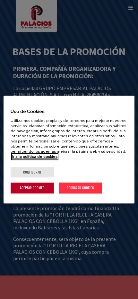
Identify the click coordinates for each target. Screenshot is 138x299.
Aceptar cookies (32, 187)
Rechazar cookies (80, 187)
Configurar (32, 172)
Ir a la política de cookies (34, 156)
